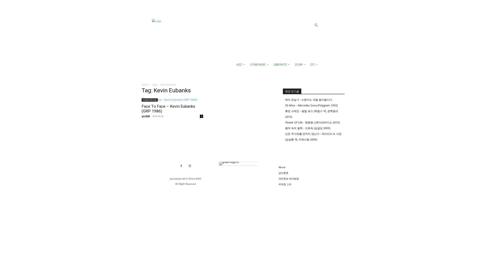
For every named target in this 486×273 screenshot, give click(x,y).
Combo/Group (150, 100)
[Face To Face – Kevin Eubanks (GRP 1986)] (172, 100)
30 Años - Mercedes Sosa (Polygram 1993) (311, 105)
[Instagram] (189, 166)
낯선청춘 (146, 116)
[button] (316, 25)
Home (145, 84)
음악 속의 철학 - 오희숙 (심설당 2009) (307, 128)
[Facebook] (181, 166)
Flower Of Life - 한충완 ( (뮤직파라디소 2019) (312, 122)
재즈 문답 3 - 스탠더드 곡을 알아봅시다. (309, 99)
